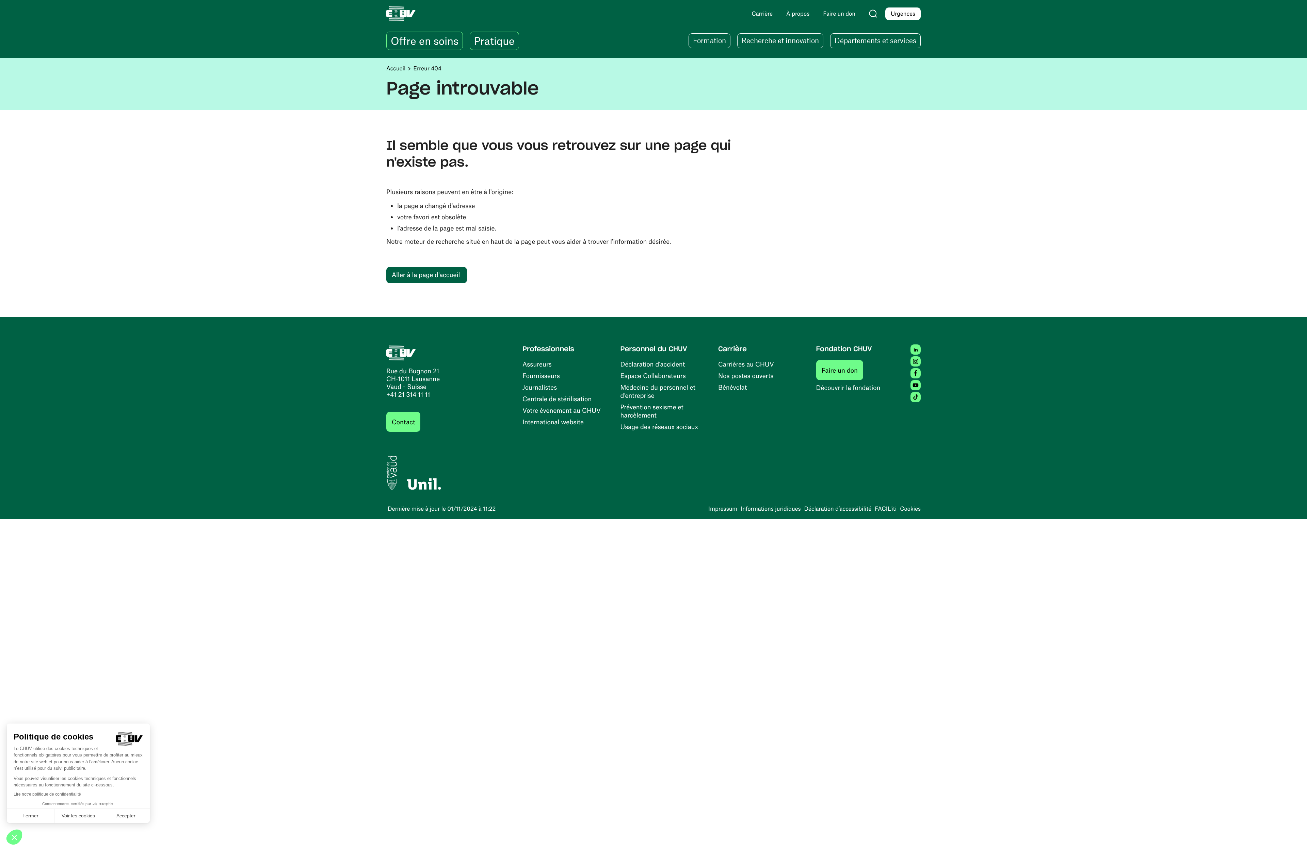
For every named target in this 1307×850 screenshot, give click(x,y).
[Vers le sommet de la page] (1291, 834)
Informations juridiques (771, 508)
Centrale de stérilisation (557, 399)
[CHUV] (401, 352)
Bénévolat (732, 387)
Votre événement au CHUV (561, 410)
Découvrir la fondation (848, 387)
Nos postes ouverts (746, 375)
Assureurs (537, 364)
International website (553, 422)
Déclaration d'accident (652, 364)
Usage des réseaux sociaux (659, 426)
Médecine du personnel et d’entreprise (658, 391)
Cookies (910, 508)
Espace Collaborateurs (653, 375)
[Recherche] (873, 13)
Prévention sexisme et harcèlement (651, 411)
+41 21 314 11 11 (408, 394)
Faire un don (843, 370)
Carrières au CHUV (746, 364)
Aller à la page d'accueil (426, 274)
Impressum (722, 508)
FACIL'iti (886, 508)
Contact (403, 422)
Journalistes (539, 387)
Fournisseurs (541, 375)
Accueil (395, 68)
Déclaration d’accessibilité (838, 508)
